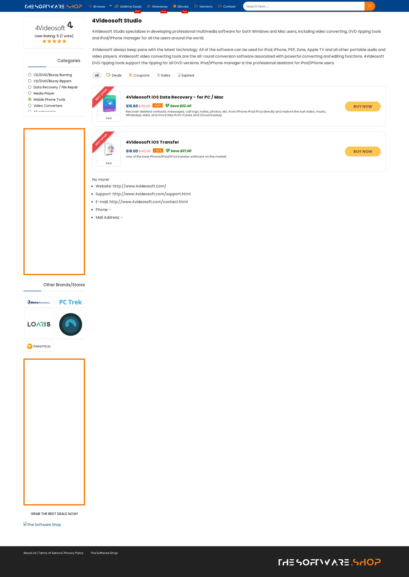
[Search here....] (370, 6)
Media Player (44, 93)
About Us (29, 553)
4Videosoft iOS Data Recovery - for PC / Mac (174, 97)
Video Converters (48, 105)
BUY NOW (363, 106)
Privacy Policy (74, 553)
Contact (229, 6)
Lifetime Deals (131, 7)
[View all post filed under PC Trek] (70, 301)
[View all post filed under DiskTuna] (70, 324)
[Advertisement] (54, 202)
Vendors (206, 6)
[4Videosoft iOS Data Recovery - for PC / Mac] (108, 103)
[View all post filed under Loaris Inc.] (39, 324)
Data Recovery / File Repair (56, 87)
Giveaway (159, 7)
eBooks (183, 7)
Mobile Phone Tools (49, 99)
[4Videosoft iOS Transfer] (108, 148)
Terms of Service (50, 553)
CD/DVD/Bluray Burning (53, 75)
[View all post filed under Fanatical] (39, 346)
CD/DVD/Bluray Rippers (52, 81)
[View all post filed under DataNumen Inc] (39, 301)
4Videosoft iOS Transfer (152, 142)
